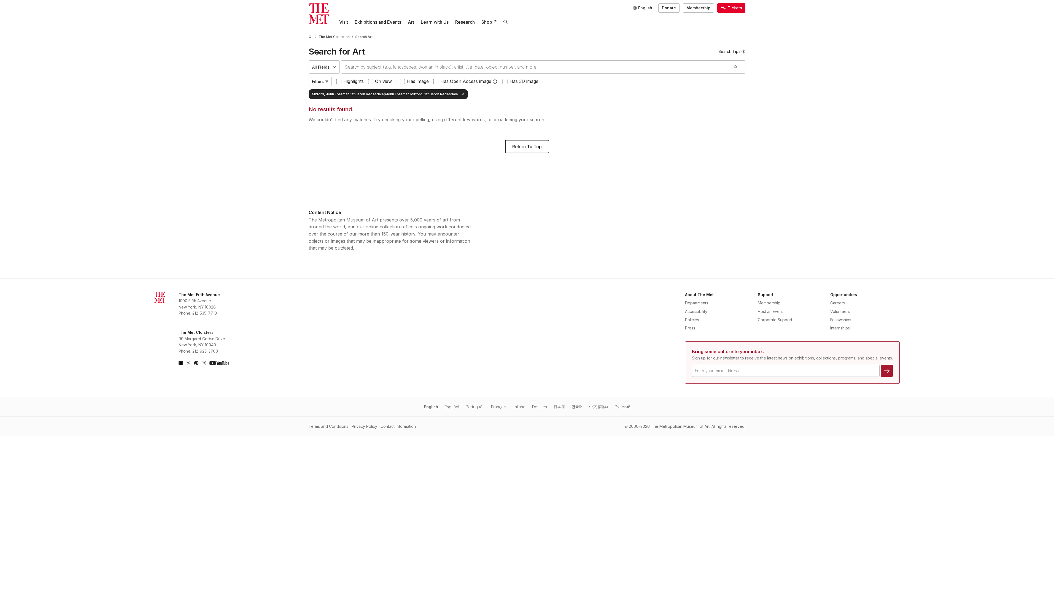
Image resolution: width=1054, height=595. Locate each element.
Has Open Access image (465, 81)
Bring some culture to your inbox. (728, 351)
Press (690, 328)
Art (411, 22)
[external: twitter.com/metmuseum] (188, 363)
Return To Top (527, 146)
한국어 (577, 406)
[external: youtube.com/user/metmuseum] (219, 363)
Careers (837, 303)
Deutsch (539, 406)
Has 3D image (524, 81)
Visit (343, 22)
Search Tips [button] (729, 51)
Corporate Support (775, 319)
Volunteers (840, 311)
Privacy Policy (364, 426)
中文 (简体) (598, 406)
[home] (311, 36)
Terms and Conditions (328, 426)
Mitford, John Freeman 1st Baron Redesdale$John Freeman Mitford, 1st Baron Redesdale (385, 94)
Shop (486, 22)
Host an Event (770, 311)
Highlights (353, 81)
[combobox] (533, 67)
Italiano (519, 406)
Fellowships (840, 319)
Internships (840, 328)
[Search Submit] (735, 67)
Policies (692, 319)
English (431, 406)
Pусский (622, 406)
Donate (669, 8)
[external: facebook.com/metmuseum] (181, 363)
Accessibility (696, 311)
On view (383, 81)
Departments (696, 303)
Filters (318, 81)
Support (765, 294)
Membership (698, 8)
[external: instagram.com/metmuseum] (204, 363)
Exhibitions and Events (378, 22)
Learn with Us (435, 22)
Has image (418, 81)
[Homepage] (319, 13)
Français (498, 406)
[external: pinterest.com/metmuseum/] (196, 363)
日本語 (559, 406)
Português (475, 406)
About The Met (699, 294)
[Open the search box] (505, 22)
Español (452, 406)
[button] (495, 82)
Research (465, 22)
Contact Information (398, 426)
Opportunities (843, 294)
